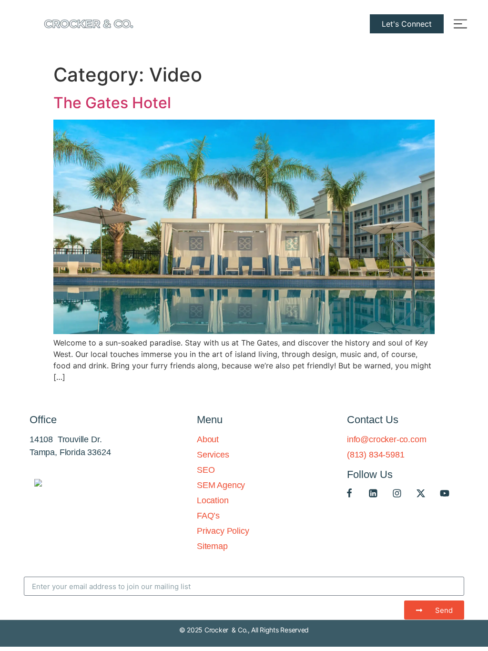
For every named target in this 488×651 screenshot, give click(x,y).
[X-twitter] (421, 493)
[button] (407, 23)
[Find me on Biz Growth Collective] (38, 483)
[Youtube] (444, 493)
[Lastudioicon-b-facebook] (349, 493)
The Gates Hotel (112, 102)
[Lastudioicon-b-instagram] (397, 493)
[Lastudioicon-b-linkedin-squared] (373, 493)
